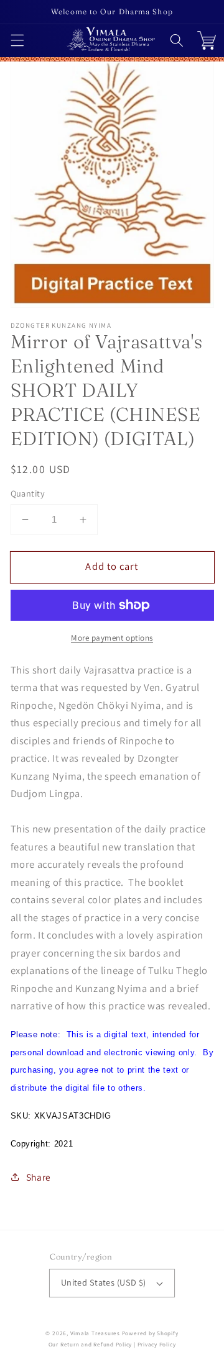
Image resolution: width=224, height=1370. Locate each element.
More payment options (112, 638)
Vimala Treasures (95, 1333)
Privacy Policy (157, 1344)
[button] (17, 40)
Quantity (28, 493)
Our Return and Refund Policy (91, 1344)
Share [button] (38, 1177)
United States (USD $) (103, 1282)
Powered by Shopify (150, 1333)
